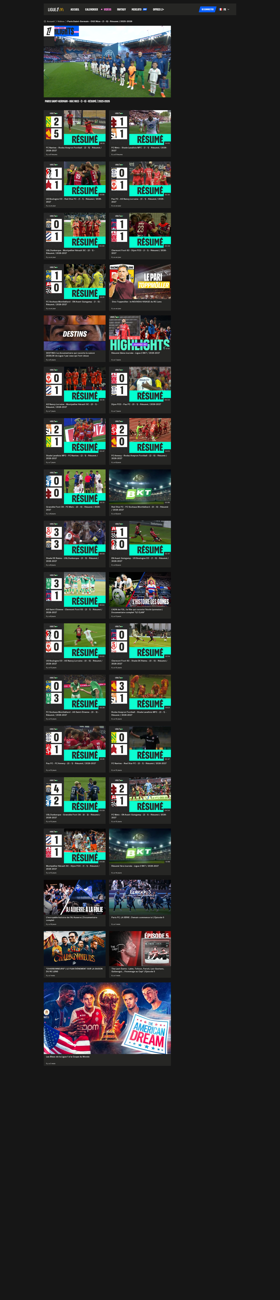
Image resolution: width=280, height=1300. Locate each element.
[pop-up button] (158, 91)
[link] (51, 21)
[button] (208, 9)
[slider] (97, 91)
